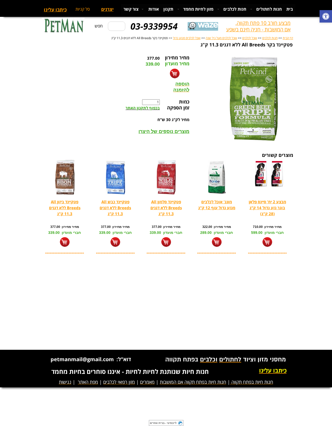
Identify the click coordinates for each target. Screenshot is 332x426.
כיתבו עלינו (55, 10)
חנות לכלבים (270, 38)
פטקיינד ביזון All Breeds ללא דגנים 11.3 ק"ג (64, 208)
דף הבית (288, 38)
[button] (326, 17)
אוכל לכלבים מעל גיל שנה (221, 38)
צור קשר (131, 9)
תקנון (168, 9)
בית (289, 9)
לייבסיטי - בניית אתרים (163, 423)
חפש (99, 26)
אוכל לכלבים (249, 38)
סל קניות (82, 9)
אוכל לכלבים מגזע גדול (186, 38)
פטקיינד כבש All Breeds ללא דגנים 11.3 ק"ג (115, 208)
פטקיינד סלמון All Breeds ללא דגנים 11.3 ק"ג (166, 208)
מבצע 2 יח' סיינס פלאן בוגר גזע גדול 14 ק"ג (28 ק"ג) (267, 208)
